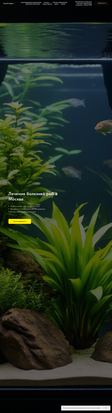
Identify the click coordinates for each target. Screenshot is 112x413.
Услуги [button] (46, 2)
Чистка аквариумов (60, 2)
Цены (56, 4)
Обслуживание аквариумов (31, 2)
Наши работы (47, 4)
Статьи (63, 4)
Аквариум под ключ (32, 4)
